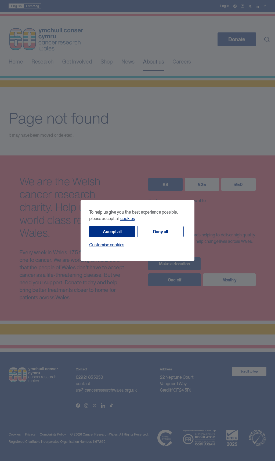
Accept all (112, 231)
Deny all (160, 231)
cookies (127, 218)
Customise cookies (106, 244)
